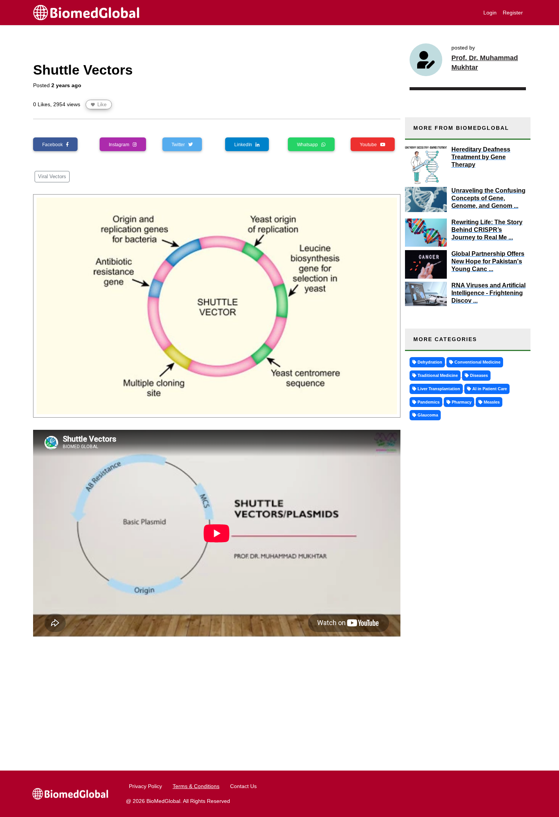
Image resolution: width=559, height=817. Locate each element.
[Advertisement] (216, 699)
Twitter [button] (180, 144)
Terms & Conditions (196, 786)
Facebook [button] (54, 144)
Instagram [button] (121, 144)
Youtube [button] (370, 144)
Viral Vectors (52, 176)
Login (490, 13)
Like (101, 104)
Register (513, 13)
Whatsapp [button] (309, 144)
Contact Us (243, 786)
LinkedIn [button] (245, 144)
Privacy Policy (145, 786)
